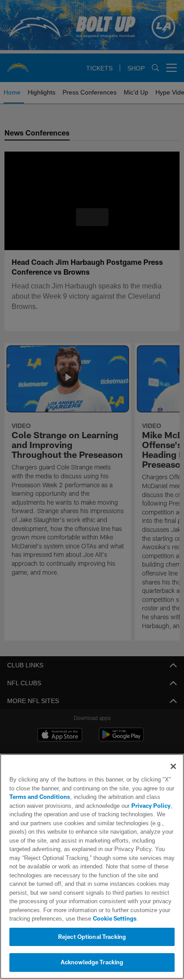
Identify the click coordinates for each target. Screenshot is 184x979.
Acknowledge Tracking (92, 962)
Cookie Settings (115, 918)
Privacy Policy (151, 805)
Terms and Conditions (39, 796)
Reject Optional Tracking (92, 936)
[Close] (173, 766)
